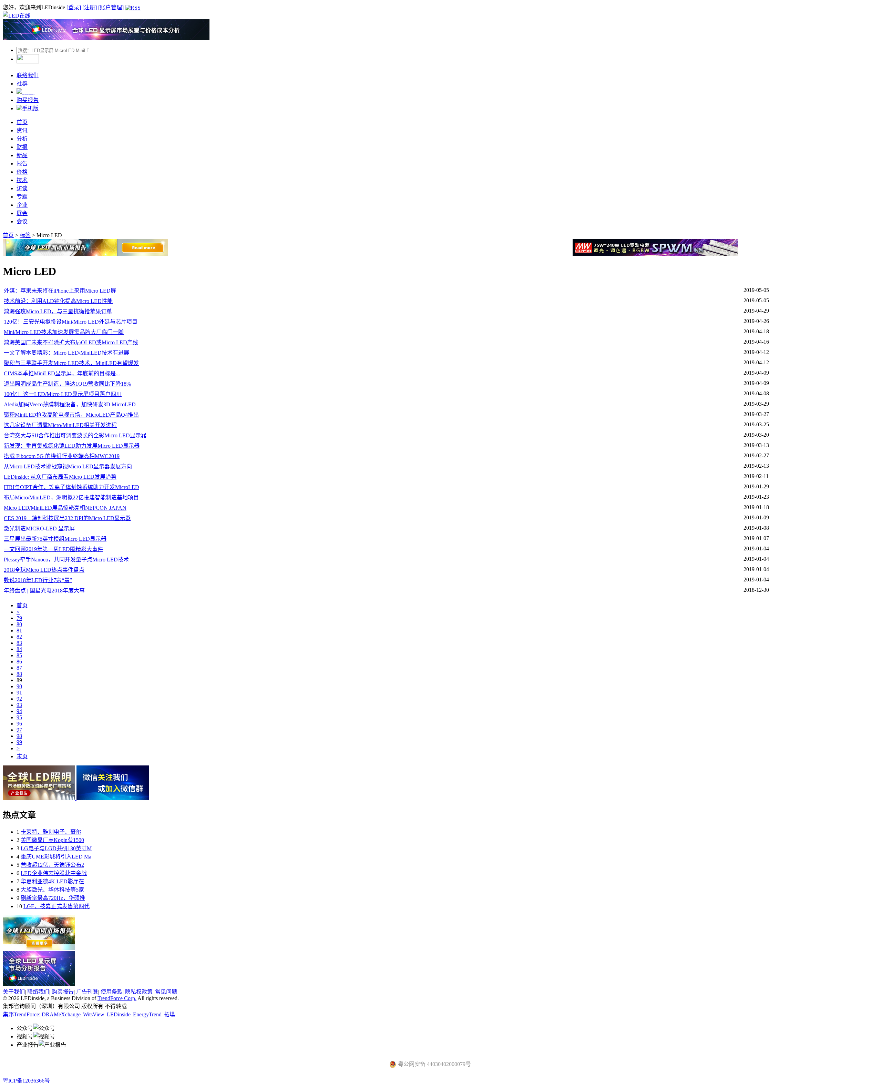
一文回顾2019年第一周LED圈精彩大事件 (53, 549)
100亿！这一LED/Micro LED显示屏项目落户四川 (63, 394)
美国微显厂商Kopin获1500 (52, 840)
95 (19, 717)
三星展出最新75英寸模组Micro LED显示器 (55, 539)
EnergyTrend (147, 1014)
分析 (22, 139)
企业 (22, 205)
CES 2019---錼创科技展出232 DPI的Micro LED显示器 (67, 518)
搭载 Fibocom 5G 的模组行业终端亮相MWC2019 (62, 456)
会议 (22, 221)
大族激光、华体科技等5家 (52, 890)
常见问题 (166, 992)
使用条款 (112, 992)
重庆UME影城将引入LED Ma (56, 857)
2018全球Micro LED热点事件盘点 (44, 570)
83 (19, 643)
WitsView (93, 1014)
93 (19, 705)
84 (19, 649)
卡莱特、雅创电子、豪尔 (51, 832)
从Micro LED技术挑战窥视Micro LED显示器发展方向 (68, 466)
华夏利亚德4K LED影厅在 (52, 881)
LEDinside (119, 1014)
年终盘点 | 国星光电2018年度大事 (44, 590)
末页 (22, 756)
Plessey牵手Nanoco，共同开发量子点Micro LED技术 (66, 559)
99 (19, 742)
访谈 (22, 188)
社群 (22, 84)
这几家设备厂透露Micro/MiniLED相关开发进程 (60, 425)
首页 (22, 122)
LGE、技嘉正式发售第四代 (56, 906)
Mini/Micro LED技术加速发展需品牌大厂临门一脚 (64, 332)
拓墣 (169, 1014)
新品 (22, 155)
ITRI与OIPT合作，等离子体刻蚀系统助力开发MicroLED (71, 487)
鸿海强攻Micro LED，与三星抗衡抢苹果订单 (58, 311)
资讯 (22, 130)
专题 (22, 197)
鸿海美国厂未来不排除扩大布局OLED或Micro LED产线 (71, 342)
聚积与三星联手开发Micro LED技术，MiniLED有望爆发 (71, 363)
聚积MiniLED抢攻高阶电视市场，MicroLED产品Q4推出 (71, 415)
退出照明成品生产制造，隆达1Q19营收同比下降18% (67, 384)
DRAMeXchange (61, 1014)
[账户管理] (111, 7)
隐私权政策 (139, 992)
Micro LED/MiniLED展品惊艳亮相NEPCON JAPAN (65, 508)
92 (19, 699)
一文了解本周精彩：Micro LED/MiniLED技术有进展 (66, 353)
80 (19, 624)
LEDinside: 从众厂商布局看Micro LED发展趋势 (60, 477)
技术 (22, 180)
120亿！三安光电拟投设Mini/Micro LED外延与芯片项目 (70, 322)
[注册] (89, 7)
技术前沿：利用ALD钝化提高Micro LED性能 (58, 301)
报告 (22, 163)
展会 (22, 213)
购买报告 (28, 100)
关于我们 (14, 992)
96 (19, 724)
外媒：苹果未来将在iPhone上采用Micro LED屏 (60, 291)
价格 (22, 172)
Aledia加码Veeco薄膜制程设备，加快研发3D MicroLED (70, 404)
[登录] (73, 7)
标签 (25, 235)
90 (19, 686)
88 (19, 674)
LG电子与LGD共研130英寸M (56, 848)
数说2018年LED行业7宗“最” (38, 580)
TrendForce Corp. (117, 998)
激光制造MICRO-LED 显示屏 (39, 528)
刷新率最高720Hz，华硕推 (53, 898)
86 (19, 661)
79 (19, 618)
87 (19, 668)
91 (19, 692)
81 (19, 630)
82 (19, 637)
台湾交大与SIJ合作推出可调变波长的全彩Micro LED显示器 (75, 435)
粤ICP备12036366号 (26, 1081)
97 (19, 730)
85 (19, 655)
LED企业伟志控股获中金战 (54, 873)
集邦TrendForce (21, 1014)
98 (19, 736)
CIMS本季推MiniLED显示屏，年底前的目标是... (62, 373)
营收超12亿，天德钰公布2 (52, 865)
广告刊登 (87, 992)
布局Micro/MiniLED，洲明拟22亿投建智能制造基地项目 (71, 497)
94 (19, 711)
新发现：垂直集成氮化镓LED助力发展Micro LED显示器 (72, 446)
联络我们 (28, 75)
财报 (22, 147)
